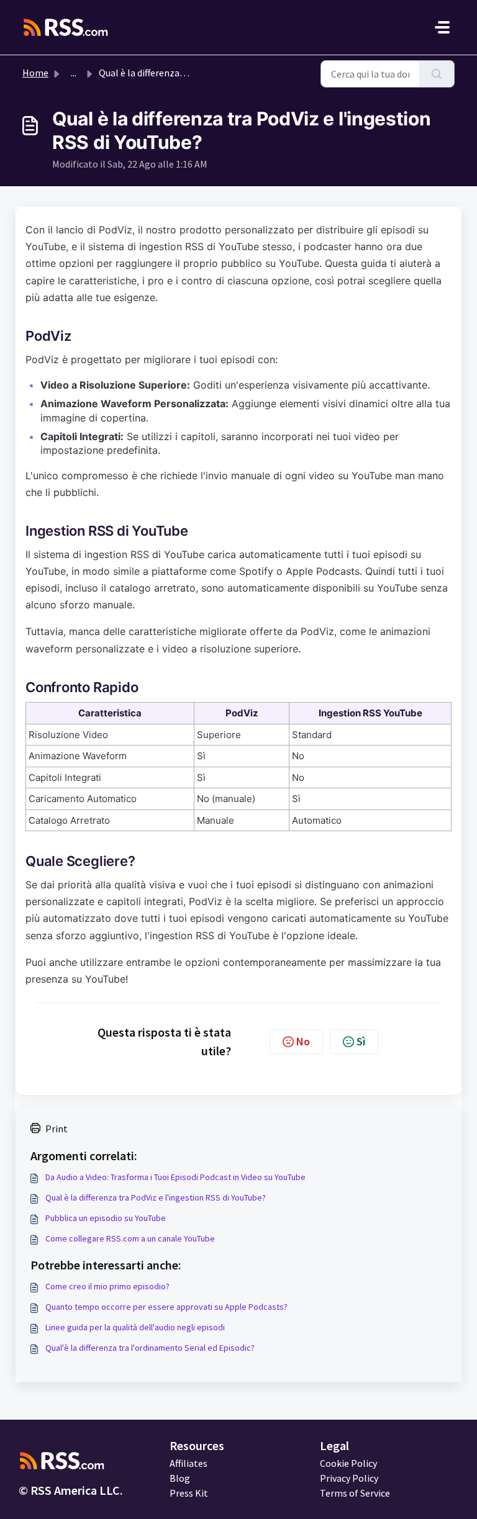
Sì (361, 1041)
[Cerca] (437, 74)
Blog (180, 1478)
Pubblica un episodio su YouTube (105, 1218)
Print (56, 1128)
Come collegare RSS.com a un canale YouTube (130, 1238)
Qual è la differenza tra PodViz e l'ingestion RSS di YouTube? (155, 1197)
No (303, 1041)
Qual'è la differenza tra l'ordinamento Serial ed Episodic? (150, 1347)
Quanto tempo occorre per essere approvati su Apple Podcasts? (166, 1306)
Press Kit (189, 1493)
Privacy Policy (349, 1478)
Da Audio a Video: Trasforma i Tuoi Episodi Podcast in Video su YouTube (175, 1177)
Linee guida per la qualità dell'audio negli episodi (135, 1327)
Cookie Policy (348, 1463)
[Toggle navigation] (442, 27)
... (73, 72)
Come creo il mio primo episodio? (107, 1286)
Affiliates (188, 1463)
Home (35, 72)
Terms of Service (355, 1493)
